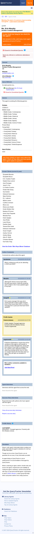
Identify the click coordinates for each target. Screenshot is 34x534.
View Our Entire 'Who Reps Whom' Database (16, 246)
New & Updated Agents (11, 500)
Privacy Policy (8, 526)
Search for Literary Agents (11, 498)
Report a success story (9, 413)
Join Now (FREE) (9, 157)
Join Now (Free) (9, 367)
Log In (23, 3)
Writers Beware (12, 473)
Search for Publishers (10, 511)
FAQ (5, 522)
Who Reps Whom (9, 502)
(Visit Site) (8, 77)
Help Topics (7, 518)
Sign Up (30, 3)
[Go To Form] (18, 88)
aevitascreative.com (8, 73)
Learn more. (7, 44)
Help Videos (8, 520)
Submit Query (10, 89)
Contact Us (7, 524)
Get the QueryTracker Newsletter (17, 491)
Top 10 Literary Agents (10, 505)
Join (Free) (27, 44)
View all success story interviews (11, 410)
